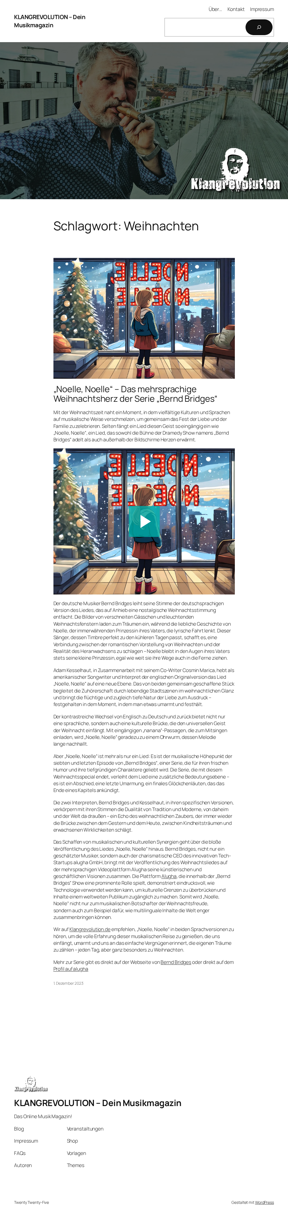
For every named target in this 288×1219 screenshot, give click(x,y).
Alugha (169, 876)
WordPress (264, 1202)
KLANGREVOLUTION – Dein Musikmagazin (49, 21)
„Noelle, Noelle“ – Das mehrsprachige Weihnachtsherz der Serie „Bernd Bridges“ (135, 393)
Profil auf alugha (70, 968)
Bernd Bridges (176, 962)
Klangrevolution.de (90, 929)
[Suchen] (259, 27)
